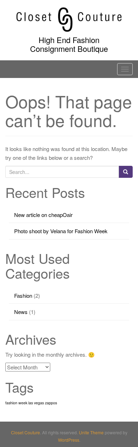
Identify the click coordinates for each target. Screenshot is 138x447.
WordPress (68, 440)
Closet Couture (25, 432)
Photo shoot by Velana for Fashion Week (61, 231)
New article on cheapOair (43, 214)
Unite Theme (91, 432)
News (21, 311)
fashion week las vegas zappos (31, 402)
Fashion (23, 295)
